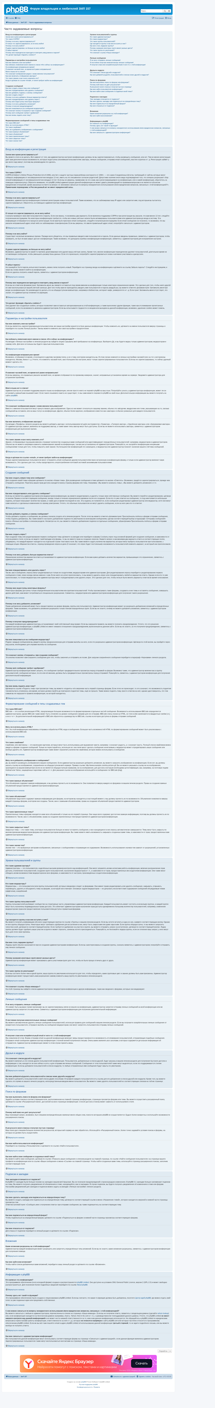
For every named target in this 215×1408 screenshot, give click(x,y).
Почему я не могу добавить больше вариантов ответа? (26, 97)
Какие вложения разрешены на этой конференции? (109, 113)
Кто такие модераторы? (99, 39)
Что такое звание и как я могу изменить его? (22, 78)
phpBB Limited (83, 1282)
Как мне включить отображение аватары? (21, 76)
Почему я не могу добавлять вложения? (21, 104)
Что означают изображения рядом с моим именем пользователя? (30, 74)
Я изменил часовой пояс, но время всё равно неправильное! (28, 69)
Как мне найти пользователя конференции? (106, 89)
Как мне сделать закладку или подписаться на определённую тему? (115, 101)
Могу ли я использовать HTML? (17, 125)
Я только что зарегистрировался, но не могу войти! (25, 43)
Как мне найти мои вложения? (101, 116)
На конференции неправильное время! (20, 67)
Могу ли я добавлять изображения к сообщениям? (24, 129)
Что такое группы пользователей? (102, 41)
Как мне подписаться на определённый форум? (108, 104)
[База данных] (17, 9)
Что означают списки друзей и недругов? (105, 72)
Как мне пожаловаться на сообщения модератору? (25, 108)
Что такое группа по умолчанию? (102, 50)
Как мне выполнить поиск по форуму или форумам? (109, 82)
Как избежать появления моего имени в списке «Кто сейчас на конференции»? (35, 65)
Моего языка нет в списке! (15, 71)
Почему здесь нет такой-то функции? (104, 126)
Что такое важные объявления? (17, 132)
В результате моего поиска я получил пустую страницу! (110, 87)
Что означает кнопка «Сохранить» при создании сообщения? (28, 111)
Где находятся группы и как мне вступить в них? (108, 43)
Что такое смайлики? (13, 127)
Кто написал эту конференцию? (101, 123)
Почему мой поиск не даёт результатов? (105, 85)
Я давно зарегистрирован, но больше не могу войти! (25, 48)
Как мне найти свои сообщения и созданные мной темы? (111, 91)
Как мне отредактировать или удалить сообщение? (25, 90)
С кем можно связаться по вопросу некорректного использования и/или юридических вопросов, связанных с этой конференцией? (130, 129)
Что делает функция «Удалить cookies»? (21, 55)
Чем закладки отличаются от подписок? (104, 99)
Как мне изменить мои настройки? (18, 62)
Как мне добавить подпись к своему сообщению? (24, 93)
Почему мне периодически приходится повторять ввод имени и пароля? (33, 52)
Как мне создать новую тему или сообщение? (23, 88)
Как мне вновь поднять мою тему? (18, 115)
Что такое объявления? (14, 134)
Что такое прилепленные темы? (17, 136)
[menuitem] (17, 18)
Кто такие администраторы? (100, 37)
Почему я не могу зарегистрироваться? (20, 41)
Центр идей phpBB (143, 1298)
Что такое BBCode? (13, 123)
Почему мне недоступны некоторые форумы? (23, 101)
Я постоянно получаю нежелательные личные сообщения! (112, 62)
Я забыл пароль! (12, 50)
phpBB (13, 396)
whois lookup (163, 1313)
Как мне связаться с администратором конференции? (110, 132)
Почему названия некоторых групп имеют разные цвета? (111, 48)
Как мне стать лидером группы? (102, 46)
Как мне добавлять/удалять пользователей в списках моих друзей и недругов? (119, 75)
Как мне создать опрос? (14, 95)
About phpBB (82, 1285)
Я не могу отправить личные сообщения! (105, 60)
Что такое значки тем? (14, 141)
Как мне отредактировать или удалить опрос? (23, 99)
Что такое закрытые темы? (16, 138)
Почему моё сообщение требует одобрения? (22, 113)
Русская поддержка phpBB (88, 1384)
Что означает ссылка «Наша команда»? (105, 52)
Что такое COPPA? (12, 39)
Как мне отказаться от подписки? (102, 106)
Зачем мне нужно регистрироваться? (19, 37)
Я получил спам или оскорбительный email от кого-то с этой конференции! (118, 65)
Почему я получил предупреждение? (19, 106)
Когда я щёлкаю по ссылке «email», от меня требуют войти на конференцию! (34, 80)
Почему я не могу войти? (15, 46)
